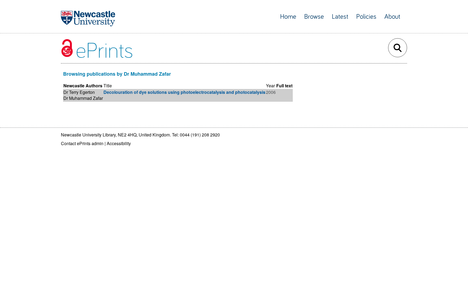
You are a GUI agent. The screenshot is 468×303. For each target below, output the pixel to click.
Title (107, 85)
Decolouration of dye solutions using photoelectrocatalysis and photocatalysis (184, 92)
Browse (314, 16)
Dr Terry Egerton (79, 92)
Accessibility (119, 143)
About (392, 16)
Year (270, 85)
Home (288, 16)
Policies (366, 16)
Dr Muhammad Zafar (83, 98)
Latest (340, 16)
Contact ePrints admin (82, 143)
